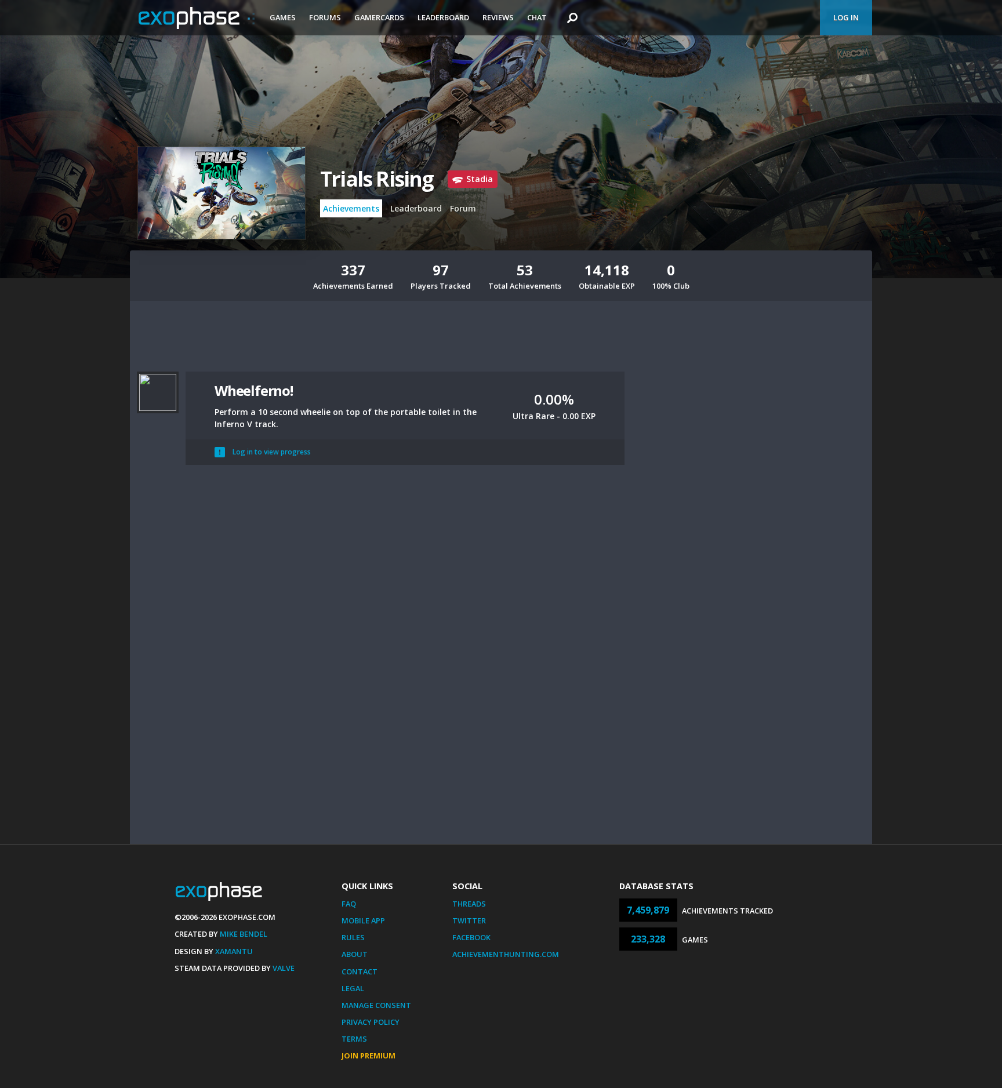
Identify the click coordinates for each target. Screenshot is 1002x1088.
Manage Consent (376, 1005)
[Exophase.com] (197, 18)
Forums (325, 17)
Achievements (351, 208)
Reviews (498, 17)
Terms (354, 1039)
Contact (359, 971)
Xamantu (234, 951)
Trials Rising (377, 179)
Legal (353, 988)
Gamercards (379, 17)
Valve (284, 968)
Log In (846, 17)
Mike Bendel (243, 934)
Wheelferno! (254, 390)
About (355, 954)
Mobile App (363, 920)
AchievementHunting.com (505, 954)
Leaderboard (443, 17)
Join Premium (368, 1055)
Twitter (469, 920)
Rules (353, 937)
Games (283, 17)
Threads (469, 903)
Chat (537, 17)
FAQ (349, 903)
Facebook (471, 937)
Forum (463, 208)
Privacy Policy (371, 1022)
